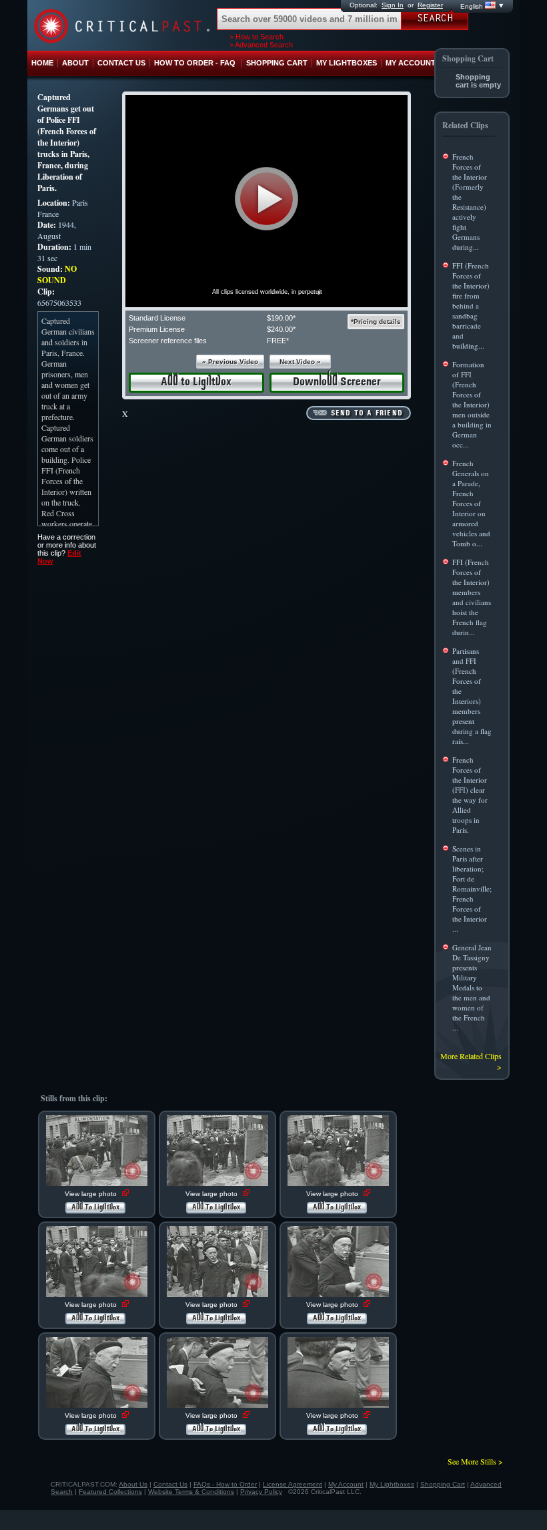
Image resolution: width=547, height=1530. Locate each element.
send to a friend (367, 413)
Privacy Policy (261, 1491)
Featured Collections (110, 1491)
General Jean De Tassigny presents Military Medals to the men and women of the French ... (472, 987)
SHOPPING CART (277, 63)
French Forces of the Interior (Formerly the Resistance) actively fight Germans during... (469, 202)
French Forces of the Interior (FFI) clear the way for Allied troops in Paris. (470, 795)
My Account (346, 1484)
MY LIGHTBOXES (346, 63)
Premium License (157, 329)
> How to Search (256, 37)
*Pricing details (376, 321)
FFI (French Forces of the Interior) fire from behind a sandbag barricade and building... (471, 305)
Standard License (157, 318)
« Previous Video (230, 361)
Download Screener (337, 382)
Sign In (393, 5)
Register (430, 5)
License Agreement (292, 1484)
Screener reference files (168, 341)
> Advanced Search (261, 45)
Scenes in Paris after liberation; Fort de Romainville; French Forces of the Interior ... (472, 888)
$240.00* (281, 329)
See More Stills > (475, 1461)
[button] (266, 198)
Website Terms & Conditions (191, 1491)
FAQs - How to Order (225, 1484)
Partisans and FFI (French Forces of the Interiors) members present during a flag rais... (472, 696)
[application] (266, 201)
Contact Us (170, 1484)
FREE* (278, 341)
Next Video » (300, 361)
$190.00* (281, 318)
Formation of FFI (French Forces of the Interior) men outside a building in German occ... (472, 404)
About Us (133, 1484)
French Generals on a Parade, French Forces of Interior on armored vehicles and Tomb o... (471, 503)
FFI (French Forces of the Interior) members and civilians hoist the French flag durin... (471, 597)
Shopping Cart (442, 1484)
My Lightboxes (392, 1484)
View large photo (92, 1193)
